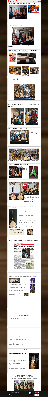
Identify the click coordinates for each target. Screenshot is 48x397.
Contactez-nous (18, 365)
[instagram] (35, 392)
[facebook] (38, 392)
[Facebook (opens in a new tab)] (38, 1)
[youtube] (37, 392)
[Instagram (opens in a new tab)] (39, 1)
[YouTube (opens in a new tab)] (40, 1)
